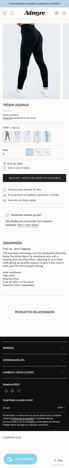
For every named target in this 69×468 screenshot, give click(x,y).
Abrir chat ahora (28, 225)
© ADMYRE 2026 (12, 437)
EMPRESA (8, 348)
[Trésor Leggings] (7, 137)
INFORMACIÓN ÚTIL (14, 360)
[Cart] (64, 13)
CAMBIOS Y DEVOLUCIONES (18, 372)
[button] (13, 163)
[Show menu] (4, 13)
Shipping (7, 117)
